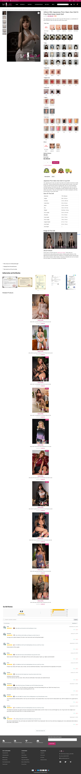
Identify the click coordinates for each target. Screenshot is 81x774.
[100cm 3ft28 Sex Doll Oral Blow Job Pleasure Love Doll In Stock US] (14, 635)
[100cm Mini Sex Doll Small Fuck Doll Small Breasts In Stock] (14, 628)
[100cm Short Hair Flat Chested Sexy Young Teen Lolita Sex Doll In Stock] (14, 674)
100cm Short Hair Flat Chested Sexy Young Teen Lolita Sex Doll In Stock (28, 674)
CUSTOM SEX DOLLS (39, 4)
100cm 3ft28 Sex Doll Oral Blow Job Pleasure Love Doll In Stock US (27, 635)
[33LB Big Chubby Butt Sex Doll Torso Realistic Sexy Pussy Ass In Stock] (14, 718)
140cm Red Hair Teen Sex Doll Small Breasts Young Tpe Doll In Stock (27, 654)
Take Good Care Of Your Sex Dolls (10, 269)
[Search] (68, 4)
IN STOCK (30, 4)
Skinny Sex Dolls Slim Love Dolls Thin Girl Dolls (13, 9)
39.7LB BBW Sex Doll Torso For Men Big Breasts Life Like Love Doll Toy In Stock (29, 644)
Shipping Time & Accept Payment (10, 266)
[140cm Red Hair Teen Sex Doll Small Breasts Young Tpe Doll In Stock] (14, 654)
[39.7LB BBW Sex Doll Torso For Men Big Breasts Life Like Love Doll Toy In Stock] (14, 644)
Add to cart (55, 162)
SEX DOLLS (22, 4)
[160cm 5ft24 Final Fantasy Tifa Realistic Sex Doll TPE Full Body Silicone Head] (14, 685)
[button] (39, 13)
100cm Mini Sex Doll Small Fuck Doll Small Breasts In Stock (25, 628)
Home (3, 9)
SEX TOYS (47, 4)
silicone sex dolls (61, 252)
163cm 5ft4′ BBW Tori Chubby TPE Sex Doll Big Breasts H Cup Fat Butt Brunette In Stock (31, 696)
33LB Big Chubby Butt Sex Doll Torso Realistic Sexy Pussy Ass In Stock (28, 718)
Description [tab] (47, 176)
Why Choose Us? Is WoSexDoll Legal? (11, 263)
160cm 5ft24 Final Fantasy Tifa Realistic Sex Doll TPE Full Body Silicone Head (29, 685)
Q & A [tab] (53, 176)
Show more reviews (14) (40, 730)
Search (75, 619)
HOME (17, 4)
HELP (53, 4)
